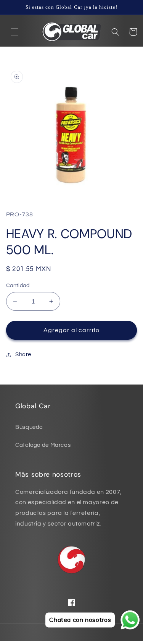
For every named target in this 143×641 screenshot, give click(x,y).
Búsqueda (29, 427)
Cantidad (17, 285)
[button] (15, 32)
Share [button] (23, 354)
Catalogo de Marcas (43, 445)
